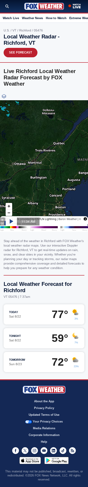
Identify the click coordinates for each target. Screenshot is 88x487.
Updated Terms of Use (44, 414)
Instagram (34, 450)
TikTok (63, 450)
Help (44, 441)
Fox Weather (44, 6)
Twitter (25, 450)
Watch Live (11, 18)
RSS (72, 450)
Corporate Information (44, 435)
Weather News (32, 18)
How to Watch (56, 18)
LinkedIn (53, 450)
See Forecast (20, 52)
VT (14, 30)
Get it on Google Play (56, 460)
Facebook (15, 450)
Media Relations (44, 428)
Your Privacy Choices (48, 421)
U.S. (7, 30)
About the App (44, 401)
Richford (25, 30)
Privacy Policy (44, 408)
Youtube (44, 450)
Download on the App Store (30, 460)
